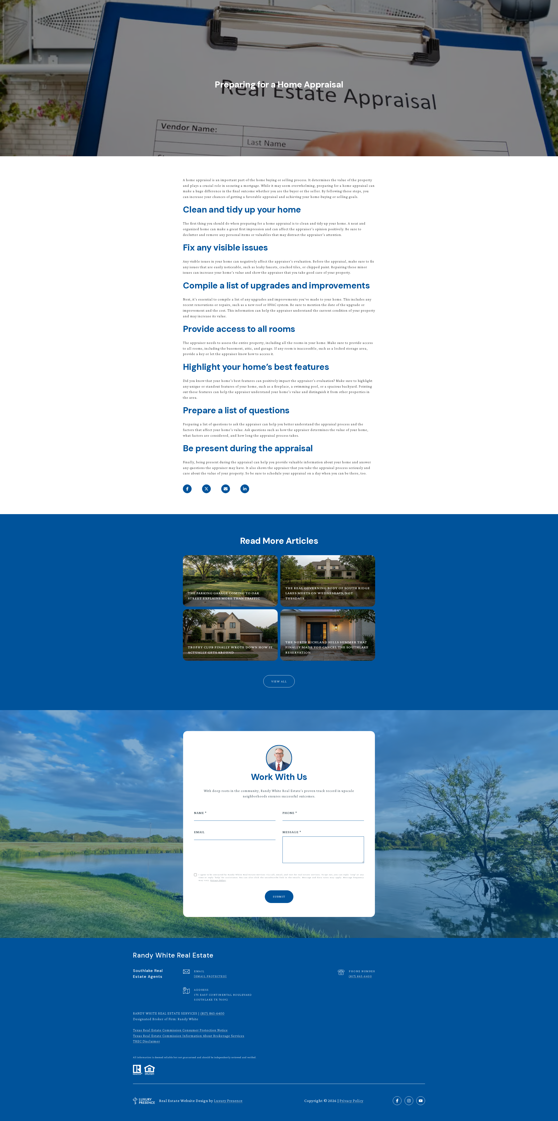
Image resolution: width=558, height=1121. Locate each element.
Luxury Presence (228, 1101)
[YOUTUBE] (420, 1100)
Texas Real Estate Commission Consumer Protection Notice (180, 1030)
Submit (279, 896)
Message (290, 832)
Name (199, 813)
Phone (288, 813)
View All (279, 681)
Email (199, 832)
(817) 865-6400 (360, 976)
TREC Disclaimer (146, 1041)
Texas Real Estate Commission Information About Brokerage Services (188, 1036)
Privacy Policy (218, 880)
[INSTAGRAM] (409, 1100)
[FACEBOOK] (397, 1100)
